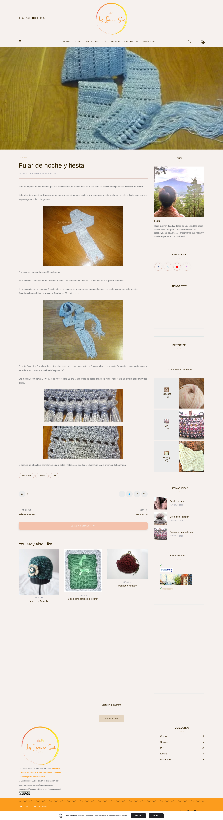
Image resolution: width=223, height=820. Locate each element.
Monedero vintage (127, 585)
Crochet (23, 158)
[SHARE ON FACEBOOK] (122, 494)
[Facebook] (158, 267)
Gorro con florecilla (39, 601)
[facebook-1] (181, 811)
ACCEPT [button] (138, 815)
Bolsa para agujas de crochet (83, 599)
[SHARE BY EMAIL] (137, 494)
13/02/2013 (127, 582)
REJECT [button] (156, 815)
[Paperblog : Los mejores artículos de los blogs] (166, 570)
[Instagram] (186, 267)
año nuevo (26, 476)
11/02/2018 (173, 520)
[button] (38, 173)
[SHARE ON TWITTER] (129, 494)
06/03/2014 (83, 595)
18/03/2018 (174, 505)
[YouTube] (177, 267)
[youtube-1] (195, 811)
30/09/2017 (174, 536)
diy (54, 476)
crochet (42, 476)
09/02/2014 (39, 598)
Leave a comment (81, 526)
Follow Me (111, 718)
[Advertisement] (179, 649)
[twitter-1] (188, 811)
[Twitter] (168, 267)
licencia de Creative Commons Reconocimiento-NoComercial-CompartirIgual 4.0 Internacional (40, 772)
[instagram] (202, 811)
